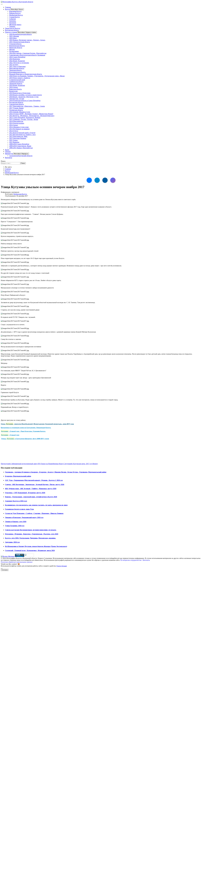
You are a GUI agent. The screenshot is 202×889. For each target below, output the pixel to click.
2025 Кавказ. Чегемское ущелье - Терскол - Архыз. (27, 40)
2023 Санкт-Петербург (17, 57)
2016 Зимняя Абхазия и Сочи (19, 112)
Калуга (7, 9)
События (12, 19)
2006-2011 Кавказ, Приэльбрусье (21, 148)
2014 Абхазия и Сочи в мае (19, 127)
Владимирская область (17, 72)
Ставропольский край (17, 80)
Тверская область (15, 70)
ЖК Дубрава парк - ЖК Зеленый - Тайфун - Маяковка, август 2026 (30, 488)
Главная (8, 7)
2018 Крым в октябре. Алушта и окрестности (25, 95)
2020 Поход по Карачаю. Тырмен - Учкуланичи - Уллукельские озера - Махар (37, 76)
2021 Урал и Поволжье (17, 66)
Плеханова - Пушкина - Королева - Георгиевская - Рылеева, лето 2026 (31, 534)
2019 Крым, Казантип (17, 85)
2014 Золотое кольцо (16, 123)
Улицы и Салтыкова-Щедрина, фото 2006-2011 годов (25, 438)
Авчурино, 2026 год (12, 542)
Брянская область (15, 89)
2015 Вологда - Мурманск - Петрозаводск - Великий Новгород (31, 116)
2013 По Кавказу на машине (19, 129)
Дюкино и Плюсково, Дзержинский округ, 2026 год (24, 517)
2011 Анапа (13, 140)
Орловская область (16, 110)
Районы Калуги (15, 13)
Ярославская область (16, 68)
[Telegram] (97, 180)
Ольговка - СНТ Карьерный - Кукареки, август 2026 (25, 493)
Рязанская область (15, 47)
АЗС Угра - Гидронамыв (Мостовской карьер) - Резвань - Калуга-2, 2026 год (34, 480)
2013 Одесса (13, 131)
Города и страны (11, 32)
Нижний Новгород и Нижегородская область (25, 74)
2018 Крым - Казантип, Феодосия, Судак (24, 97)
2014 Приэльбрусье (16, 121)
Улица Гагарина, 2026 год (14, 526)
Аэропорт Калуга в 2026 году (16, 501)
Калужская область (12, 30)
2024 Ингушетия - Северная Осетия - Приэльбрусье (27, 53)
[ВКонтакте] (89, 180)
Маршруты (9, 153)
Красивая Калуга (15, 11)
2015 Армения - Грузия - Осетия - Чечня (23, 119)
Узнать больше (61, 566)
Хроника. (12, 21)
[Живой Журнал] (105, 180)
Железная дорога (15, 24)
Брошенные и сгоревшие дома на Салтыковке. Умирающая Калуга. (26, 427)
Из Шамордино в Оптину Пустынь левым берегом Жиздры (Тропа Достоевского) (36, 546)
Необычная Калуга (16, 15)
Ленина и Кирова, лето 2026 (15, 521)
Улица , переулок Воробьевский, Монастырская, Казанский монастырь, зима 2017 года (37, 424)
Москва (12, 49)
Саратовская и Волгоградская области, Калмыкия (27, 55)
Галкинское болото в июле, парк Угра (19, 509)
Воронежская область (17, 46)
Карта (7, 150)
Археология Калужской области (20, 156)
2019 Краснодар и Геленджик (19, 93)
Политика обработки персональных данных (17, 562)
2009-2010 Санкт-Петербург (19, 144)
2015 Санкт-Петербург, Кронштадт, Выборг (25, 117)
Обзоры (8, 151)
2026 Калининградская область (20, 34)
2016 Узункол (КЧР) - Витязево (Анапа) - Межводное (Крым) (31, 114)
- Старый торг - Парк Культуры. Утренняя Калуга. (23, 431)
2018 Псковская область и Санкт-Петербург (25, 100)
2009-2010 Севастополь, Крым (20, 146)
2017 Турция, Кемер (16, 108)
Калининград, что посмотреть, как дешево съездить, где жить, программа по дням (36, 505)
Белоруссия (13, 91)
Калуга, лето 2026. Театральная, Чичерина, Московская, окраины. (30, 538)
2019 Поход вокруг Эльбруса (19, 78)
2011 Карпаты (14, 142)
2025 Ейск (13, 38)
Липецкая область (15, 83)
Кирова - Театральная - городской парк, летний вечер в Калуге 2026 (31, 497)
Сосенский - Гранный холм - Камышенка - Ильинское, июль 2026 (30, 550)
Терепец (12, 26)
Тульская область (15, 44)
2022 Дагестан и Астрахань (19, 63)
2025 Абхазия (14, 36)
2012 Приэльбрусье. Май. (18, 136)
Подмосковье (14, 51)
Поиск (3, 161)
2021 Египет (13, 64)
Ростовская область (16, 102)
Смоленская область (16, 104)
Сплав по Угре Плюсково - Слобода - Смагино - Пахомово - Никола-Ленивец (34, 513)
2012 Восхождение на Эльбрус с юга (22, 134)
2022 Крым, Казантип (17, 61)
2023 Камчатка (14, 59)
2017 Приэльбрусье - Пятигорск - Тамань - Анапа (27, 106)
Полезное (12, 23)
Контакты (8, 157)
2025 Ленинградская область (19, 42)
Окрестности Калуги (12, 28)
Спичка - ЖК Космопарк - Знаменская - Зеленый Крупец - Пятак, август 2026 (34, 484)
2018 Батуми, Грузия (16, 99)
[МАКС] (113, 180)
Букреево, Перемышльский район (18, 476)
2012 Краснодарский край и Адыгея (22, 133)
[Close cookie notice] (2, 568)
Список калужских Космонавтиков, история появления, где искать (30, 530)
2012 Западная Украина (17, 138)
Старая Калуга (14, 17)
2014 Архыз (13, 125)
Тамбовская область (16, 81)
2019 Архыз (13, 87)
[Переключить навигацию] (2, 4)
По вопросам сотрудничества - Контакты (135, 560)
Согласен (5, 570)
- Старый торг (10, 435)
